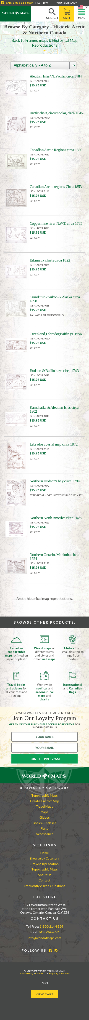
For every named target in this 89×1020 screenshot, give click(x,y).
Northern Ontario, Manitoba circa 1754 (54, 557)
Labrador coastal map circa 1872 (54, 444)
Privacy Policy (26, 973)
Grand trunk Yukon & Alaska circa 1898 (55, 299)
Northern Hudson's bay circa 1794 (55, 481)
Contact (44, 880)
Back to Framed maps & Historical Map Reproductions (44, 43)
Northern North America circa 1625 (56, 518)
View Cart (45, 994)
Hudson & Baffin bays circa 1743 (54, 370)
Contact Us (41, 973)
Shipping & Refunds (59, 973)
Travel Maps (44, 806)
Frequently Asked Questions (44, 886)
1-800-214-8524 (23, 2)
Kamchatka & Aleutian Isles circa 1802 (54, 409)
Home (44, 853)
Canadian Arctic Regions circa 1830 (56, 150)
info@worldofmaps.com (44, 938)
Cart (66, 17)
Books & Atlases (44, 823)
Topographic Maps (44, 795)
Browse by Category (44, 858)
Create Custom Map (44, 801)
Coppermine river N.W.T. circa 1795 (56, 223)
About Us (44, 875)
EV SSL (45, 983)
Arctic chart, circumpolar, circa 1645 (56, 113)
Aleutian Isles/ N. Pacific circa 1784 (56, 76)
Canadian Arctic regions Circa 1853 (56, 186)
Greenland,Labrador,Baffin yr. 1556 (56, 334)
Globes (44, 817)
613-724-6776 (49, 932)
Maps (44, 812)
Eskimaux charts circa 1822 (50, 260)
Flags (44, 828)
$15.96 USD (38, 85)
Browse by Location (45, 864)
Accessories (44, 834)
